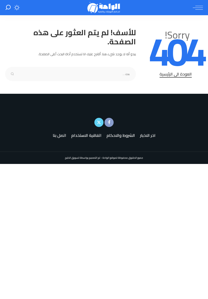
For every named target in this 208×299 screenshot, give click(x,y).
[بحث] (8, 7)
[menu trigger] (196, 7)
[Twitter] (98, 122)
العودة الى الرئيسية (176, 74)
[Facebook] (109, 122)
